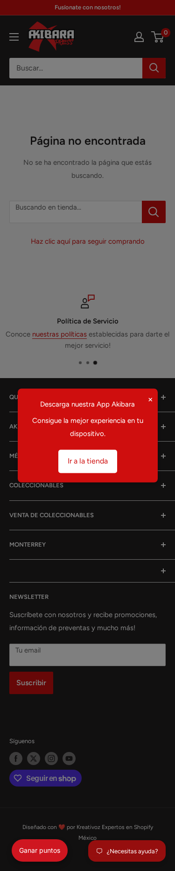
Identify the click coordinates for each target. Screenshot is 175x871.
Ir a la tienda (88, 461)
